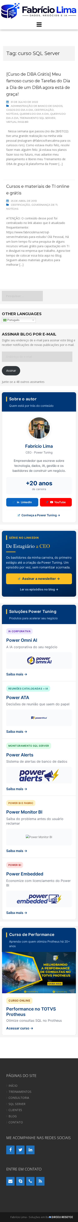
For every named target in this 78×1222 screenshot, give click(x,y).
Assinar (11, 371)
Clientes (15, 1110)
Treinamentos (20, 1092)
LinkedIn (26, 502)
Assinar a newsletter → (40, 579)
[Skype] (20, 1181)
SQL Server (17, 1104)
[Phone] (30, 1181)
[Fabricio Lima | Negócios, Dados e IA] (39, 10)
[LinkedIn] (30, 1150)
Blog (13, 1116)
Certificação (44, 109)
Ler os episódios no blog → (39, 589)
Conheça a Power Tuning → (40, 515)
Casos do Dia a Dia (19, 109)
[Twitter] (20, 1150)
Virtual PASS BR (17, 121)
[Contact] (10, 1181)
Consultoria (19, 1098)
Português (13, 319)
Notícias (12, 113)
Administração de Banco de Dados (36, 105)
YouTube (60, 502)
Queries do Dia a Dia (34, 113)
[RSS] (40, 1181)
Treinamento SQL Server (37, 117)
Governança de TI (44, 204)
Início (13, 1086)
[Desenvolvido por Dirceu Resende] (61, 1217)
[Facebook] (10, 1150)
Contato (16, 1122)
